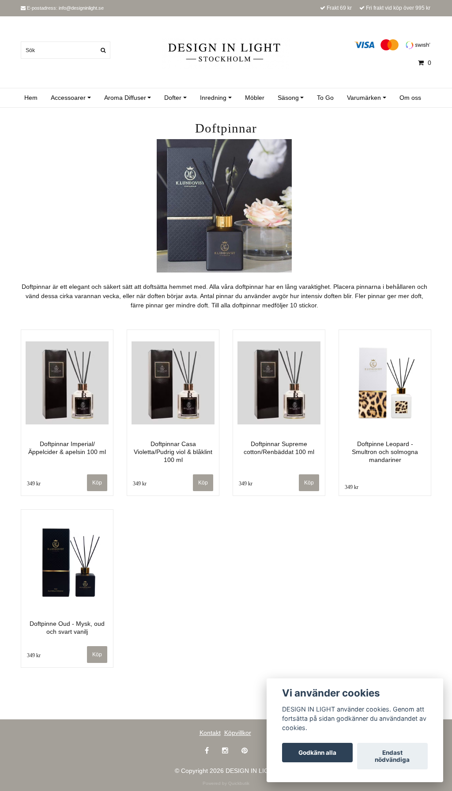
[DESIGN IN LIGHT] (226, 53)
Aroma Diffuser (125, 97)
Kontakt (210, 732)
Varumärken (364, 97)
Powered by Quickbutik (226, 783)
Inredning (213, 97)
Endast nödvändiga (392, 756)
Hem (31, 97)
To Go (325, 97)
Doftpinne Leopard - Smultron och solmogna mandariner (385, 451)
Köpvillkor (237, 732)
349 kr (34, 484)
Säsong (288, 97)
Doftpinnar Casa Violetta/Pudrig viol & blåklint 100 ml (173, 451)
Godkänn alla (317, 752)
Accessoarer (68, 97)
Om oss (410, 97)
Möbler (254, 97)
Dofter (172, 97)
